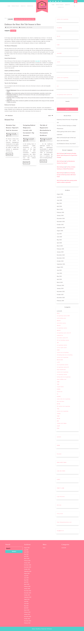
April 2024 (59, 279)
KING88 (59, 396)
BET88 (58, 403)
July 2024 (59, 270)
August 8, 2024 (11, 133)
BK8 (58, 420)
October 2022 (60, 294)
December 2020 (61, 297)
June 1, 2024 (9, 27)
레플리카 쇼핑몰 (60, 488)
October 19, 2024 (28, 138)
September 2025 (61, 227)
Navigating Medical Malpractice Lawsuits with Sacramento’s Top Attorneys (29, 130)
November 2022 (61, 291)
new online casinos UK (62, 337)
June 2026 (59, 200)
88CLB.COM (60, 359)
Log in (44, 547)
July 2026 (59, 197)
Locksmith (10, 19)
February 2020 (60, 300)
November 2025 (61, 221)
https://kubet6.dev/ (61, 369)
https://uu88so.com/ (61, 379)
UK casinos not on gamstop (63, 406)
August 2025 (60, 230)
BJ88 (58, 428)
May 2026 (59, 203)
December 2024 (61, 255)
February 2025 (60, 248)
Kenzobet (59, 453)
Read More (10, 155)
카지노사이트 (60, 513)
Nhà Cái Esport (60, 153)
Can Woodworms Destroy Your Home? (66, 143)
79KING (59, 413)
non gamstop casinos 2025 (63, 315)
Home (53, 4)
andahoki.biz (60, 335)
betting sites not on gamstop (63, 376)
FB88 (58, 381)
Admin (16, 27)
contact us (61, 7)
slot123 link (59, 391)
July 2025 (59, 233)
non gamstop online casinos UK (64, 94)
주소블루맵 (59, 27)
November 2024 (61, 258)
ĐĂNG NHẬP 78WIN (61, 462)
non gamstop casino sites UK (64, 332)
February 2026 (60, 212)
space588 (59, 53)
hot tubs (37, 61)
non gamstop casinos (62, 327)
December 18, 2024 (46, 138)
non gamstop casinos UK (63, 367)
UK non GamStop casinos (63, 340)
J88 (58, 342)
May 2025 (59, 239)
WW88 (58, 445)
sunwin (58, 61)
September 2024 (61, 264)
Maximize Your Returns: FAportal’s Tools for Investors (12, 127)
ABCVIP (59, 320)
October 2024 (60, 261)
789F (58, 384)
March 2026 (60, 209)
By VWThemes (48, 628)
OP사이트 (59, 505)
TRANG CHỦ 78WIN (61, 423)
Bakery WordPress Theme (38, 628)
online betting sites (61, 318)
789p (58, 408)
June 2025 (59, 236)
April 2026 (59, 206)
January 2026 (60, 215)
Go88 (58, 44)
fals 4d (58, 36)
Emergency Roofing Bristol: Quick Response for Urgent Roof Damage (67, 155)
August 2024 (60, 267)
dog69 (58, 425)
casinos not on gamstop (62, 19)
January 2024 (60, 288)
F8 (57, 394)
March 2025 (60, 245)
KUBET (58, 479)
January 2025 (60, 252)
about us (67, 4)
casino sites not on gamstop (63, 398)
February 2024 (60, 285)
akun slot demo (60, 401)
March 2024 (60, 282)
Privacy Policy (59, 4)
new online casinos (61, 323)
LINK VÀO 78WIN (61, 470)
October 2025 (60, 224)
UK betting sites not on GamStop (65, 354)
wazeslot (59, 436)
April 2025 (59, 242)
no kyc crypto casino (62, 347)
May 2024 (59, 276)
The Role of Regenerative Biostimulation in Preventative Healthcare (45, 130)
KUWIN (58, 389)
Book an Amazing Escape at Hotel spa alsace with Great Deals (66, 174)
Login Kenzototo (61, 496)
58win (58, 313)
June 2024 (59, 273)
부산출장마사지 (60, 530)
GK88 (58, 350)
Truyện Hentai (60, 386)
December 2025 (61, 218)
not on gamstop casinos (62, 364)
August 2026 (60, 194)
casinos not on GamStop (63, 352)
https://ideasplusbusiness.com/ (64, 522)
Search (67, 101)
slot (58, 86)
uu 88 (58, 362)
